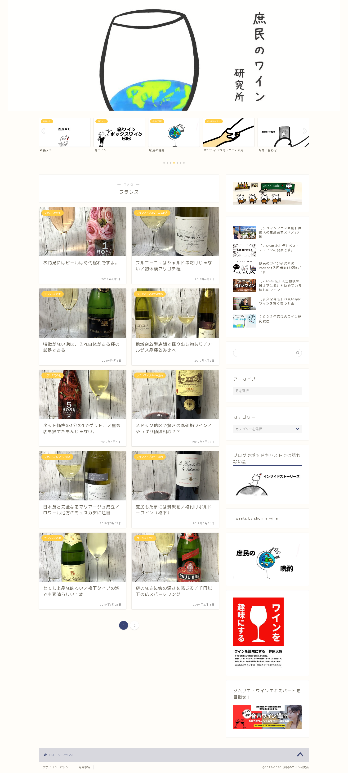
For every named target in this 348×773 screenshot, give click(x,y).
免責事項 (84, 767)
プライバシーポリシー (57, 767)
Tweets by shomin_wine (255, 518)
